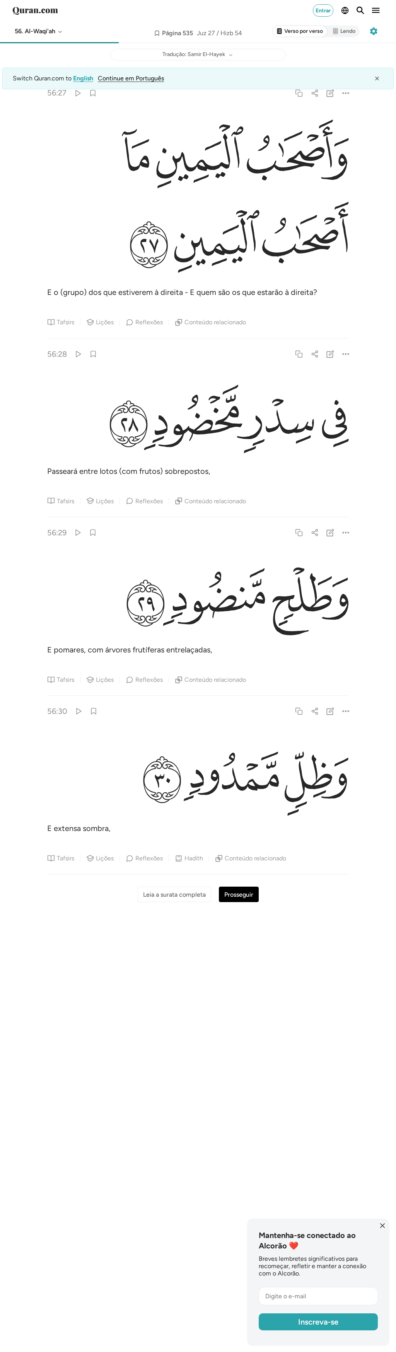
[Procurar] (360, 10)
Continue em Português (131, 78)
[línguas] (345, 10)
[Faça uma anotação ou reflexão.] (330, 93)
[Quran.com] (35, 10)
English (83, 78)
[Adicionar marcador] (157, 33)
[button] (39, 31)
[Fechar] (382, 1225)
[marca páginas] (93, 93)
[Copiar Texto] (299, 93)
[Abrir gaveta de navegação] (376, 10)
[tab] (300, 31)
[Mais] (345, 93)
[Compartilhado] (314, 93)
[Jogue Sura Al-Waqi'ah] (77, 93)
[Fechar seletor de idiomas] (377, 78)
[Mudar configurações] (373, 31)
